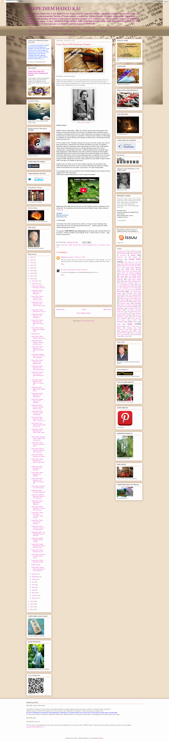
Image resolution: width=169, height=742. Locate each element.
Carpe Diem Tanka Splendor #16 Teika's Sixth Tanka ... (38, 431)
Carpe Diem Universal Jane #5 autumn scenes (38, 556)
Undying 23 (59, 210)
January (34, 598)
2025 (32, 257)
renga (119, 336)
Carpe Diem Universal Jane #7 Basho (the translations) (38, 438)
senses (126, 336)
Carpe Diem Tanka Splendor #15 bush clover (38, 444)
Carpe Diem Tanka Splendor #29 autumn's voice (37, 297)
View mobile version (83, 313)
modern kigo (137, 329)
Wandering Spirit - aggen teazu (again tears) (38, 389)
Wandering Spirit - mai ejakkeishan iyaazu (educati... (38, 533)
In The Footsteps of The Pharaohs (129, 288)
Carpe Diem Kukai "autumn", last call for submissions (37, 527)
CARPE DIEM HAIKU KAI (53, 8)
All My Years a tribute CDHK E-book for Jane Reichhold (116, 27)
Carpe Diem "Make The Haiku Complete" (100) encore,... (37, 515)
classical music (77, 245)
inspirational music (91, 245)
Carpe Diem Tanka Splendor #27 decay (38, 310)
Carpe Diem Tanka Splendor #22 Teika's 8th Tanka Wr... (37, 349)
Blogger (101, 738)
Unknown (64, 257)
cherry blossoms (136, 318)
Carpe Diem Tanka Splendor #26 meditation (37, 315)
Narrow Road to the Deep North (130, 298)
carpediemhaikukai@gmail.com (35, 727)
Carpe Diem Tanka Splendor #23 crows (38, 337)
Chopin (70, 245)
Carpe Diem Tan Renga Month (130, 274)
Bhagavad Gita (122, 257)
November (35, 283)
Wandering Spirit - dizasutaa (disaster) (38, 491)
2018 (32, 273)
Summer (131, 308)
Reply (62, 264)
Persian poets (125, 303)
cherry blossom (122, 318)
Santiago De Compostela (125, 306)
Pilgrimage (137, 303)
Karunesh (130, 293)
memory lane (132, 328)
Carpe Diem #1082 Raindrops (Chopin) (38, 286)
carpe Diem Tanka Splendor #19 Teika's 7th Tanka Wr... (37, 382)
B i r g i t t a (64, 270)
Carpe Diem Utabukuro (127, 283)
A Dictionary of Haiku (123, 252)
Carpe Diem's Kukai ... (90, 27)
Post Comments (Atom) (87, 321)
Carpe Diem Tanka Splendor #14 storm (38, 455)
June (33, 584)
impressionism (121, 326)
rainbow (135, 334)
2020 (32, 268)
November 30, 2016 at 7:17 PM (76, 257)
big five (135, 316)
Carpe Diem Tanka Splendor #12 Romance (37, 468)
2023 (32, 260)
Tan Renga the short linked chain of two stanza (94, 31)
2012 (32, 609)
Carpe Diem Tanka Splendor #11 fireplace (37, 474)
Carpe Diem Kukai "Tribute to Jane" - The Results (37, 412)
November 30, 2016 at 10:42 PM (78, 270)
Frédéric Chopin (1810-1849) (83, 122)
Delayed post (35, 334)
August (34, 579)
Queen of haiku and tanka (129, 305)
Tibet (128, 311)
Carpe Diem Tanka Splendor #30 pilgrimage (37, 292)
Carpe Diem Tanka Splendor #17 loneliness (37, 400)
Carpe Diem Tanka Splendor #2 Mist (37, 561)
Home (30, 27)
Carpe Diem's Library (74, 27)
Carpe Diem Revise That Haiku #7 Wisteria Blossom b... (37, 374)
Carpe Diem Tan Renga (129, 271)
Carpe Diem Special (133, 269)
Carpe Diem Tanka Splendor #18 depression (37, 395)
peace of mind (134, 333)
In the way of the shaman (127, 289)
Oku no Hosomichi (135, 300)
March (34, 593)
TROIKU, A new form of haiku (36, 31)
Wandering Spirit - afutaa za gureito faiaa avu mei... (37, 406)
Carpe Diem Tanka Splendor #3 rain (37, 550)
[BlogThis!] (85, 242)
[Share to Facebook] (88, 242)
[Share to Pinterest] (90, 242)
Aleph (136, 252)
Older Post (107, 309)
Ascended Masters (135, 253)
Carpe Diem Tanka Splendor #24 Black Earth (38, 329)
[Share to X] (87, 242)
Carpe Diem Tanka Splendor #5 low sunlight (37, 539)
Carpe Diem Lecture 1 (42, 27)
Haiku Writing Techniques (130, 286)
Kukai (126, 295)
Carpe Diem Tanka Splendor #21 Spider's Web (37, 361)
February (35, 595)
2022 (32, 262)
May (33, 587)
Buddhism (120, 259)
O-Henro (122, 300)
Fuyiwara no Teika (128, 284)
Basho (133, 255)
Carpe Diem (64, 245)
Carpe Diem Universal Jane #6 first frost (38, 486)
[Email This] (83, 242)
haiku (84, 245)
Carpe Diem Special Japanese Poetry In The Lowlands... (38, 356)
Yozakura (129, 315)
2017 (32, 276)
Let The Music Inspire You (132, 296)
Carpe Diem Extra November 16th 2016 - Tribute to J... (38, 418)
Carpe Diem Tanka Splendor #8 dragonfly (37, 502)
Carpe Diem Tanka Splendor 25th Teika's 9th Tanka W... (37, 322)
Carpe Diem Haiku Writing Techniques (129, 264)
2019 (32, 270)
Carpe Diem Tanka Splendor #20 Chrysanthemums (37, 367)
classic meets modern (129, 320)
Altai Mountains (122, 253)
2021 (32, 265)
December (35, 281)
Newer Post (60, 309)
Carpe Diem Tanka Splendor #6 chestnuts (37, 521)
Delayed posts (35, 564)
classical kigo (122, 322)
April (33, 590)
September (35, 576)
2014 (32, 604)
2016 (32, 278)
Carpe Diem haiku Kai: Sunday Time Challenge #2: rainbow (38, 73)
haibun (135, 322)
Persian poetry (136, 301)
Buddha (135, 257)
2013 (32, 607)
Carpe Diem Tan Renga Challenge (129, 273)
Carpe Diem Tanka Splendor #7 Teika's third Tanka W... (38, 508)
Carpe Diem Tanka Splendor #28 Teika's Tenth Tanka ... (38, 304)
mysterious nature (127, 331)
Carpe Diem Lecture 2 (58, 27)
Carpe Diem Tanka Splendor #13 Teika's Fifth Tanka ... (37, 461)
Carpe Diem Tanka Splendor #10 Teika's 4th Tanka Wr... (37, 481)
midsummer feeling (122, 329)
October (34, 574)
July (33, 582)
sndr (90, 738)
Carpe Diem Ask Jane (131, 262)
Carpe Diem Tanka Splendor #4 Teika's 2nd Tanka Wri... (38, 545)
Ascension (123, 255)
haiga (118, 324)
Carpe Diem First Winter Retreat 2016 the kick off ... (38, 424)
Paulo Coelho (124, 301)
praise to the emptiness (123, 334)
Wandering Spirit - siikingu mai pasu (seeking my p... (37, 342)
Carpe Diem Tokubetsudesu (132, 281)
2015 (32, 601)
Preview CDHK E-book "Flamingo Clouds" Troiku (63, 31)
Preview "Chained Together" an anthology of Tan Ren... (44, 34)
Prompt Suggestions (69, 34)
